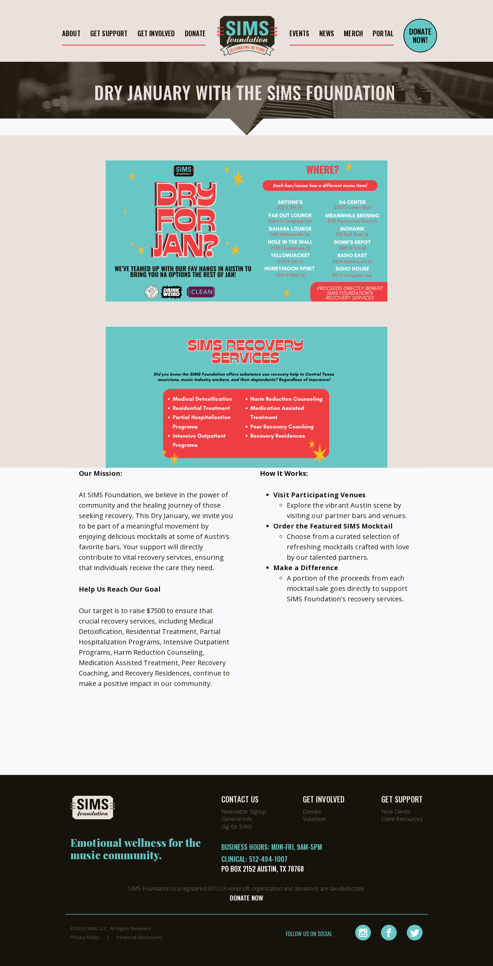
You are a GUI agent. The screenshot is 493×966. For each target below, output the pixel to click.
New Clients (395, 811)
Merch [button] (353, 33)
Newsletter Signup (243, 811)
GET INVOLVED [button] (156, 33)
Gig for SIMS (236, 826)
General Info (236, 819)
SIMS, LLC (97, 928)
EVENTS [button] (299, 33)
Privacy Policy (84, 937)
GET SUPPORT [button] (109, 33)
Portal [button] (383, 33)
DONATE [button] (195, 33)
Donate (312, 811)
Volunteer (314, 819)
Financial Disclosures (139, 937)
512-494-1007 (268, 859)
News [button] (326, 33)
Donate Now (247, 898)
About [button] (71, 33)
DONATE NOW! (420, 35)
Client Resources (402, 819)
